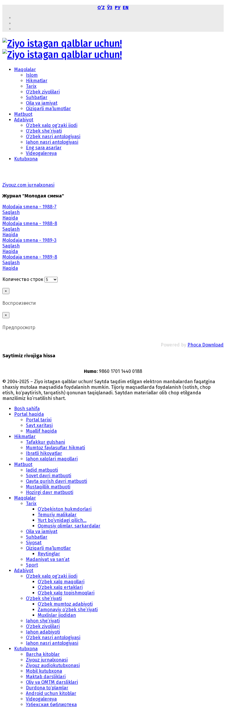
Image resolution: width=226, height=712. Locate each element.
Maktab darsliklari (46, 676)
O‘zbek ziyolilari (43, 92)
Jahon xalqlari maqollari (52, 459)
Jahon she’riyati (43, 621)
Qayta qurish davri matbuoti (56, 481)
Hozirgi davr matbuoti (49, 492)
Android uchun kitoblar (51, 693)
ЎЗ (109, 7)
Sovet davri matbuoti (48, 475)
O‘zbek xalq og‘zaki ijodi (51, 125)
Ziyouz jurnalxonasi (47, 660)
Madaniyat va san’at (47, 559)
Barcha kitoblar (43, 654)
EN (126, 7)
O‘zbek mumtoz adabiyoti (65, 604)
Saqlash (11, 212)
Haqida (10, 218)
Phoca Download (205, 345)
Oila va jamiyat (41, 103)
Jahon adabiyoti (43, 632)
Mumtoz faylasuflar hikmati (55, 447)
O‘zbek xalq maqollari (61, 581)
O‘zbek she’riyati (44, 131)
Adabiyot (23, 120)
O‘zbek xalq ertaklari (60, 587)
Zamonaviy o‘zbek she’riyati (68, 609)
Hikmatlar (36, 80)
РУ (117, 7)
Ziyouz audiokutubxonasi (53, 665)
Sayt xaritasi (39, 425)
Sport (32, 565)
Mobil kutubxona (44, 671)
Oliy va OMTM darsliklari (52, 682)
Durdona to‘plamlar (47, 688)
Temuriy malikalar (57, 514)
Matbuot (23, 114)
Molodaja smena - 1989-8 (29, 257)
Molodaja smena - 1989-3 (29, 240)
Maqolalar (25, 69)
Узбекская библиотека (51, 704)
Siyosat (33, 542)
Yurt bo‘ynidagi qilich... (62, 520)
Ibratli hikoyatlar (44, 453)
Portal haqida (29, 414)
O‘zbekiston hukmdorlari (65, 509)
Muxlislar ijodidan (57, 615)
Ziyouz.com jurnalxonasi (28, 185)
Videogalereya (41, 153)
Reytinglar (49, 554)
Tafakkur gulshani (45, 442)
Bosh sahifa (27, 408)
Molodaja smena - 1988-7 (29, 207)
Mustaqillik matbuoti (48, 487)
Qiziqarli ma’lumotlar (48, 108)
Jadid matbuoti (42, 470)
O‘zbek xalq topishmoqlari (66, 593)
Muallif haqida (41, 431)
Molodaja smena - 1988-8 (29, 223)
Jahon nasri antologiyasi (52, 142)
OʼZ (101, 7)
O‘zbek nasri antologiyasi (53, 136)
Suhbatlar (36, 97)
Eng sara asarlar (44, 147)
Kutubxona (26, 159)
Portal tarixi (38, 420)
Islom (32, 75)
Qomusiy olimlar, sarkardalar (69, 526)
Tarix (31, 86)
